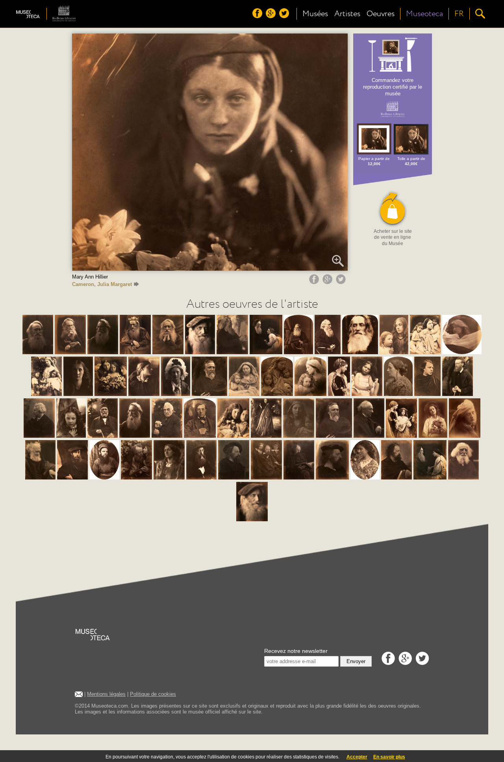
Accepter (356, 757)
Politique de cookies (153, 694)
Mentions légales (106, 694)
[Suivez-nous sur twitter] (285, 16)
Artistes (347, 13)
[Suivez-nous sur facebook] (258, 16)
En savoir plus (389, 757)
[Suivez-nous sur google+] (272, 16)
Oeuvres (381, 13)
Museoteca (424, 13)
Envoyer (355, 661)
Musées (315, 13)
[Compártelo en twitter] (342, 282)
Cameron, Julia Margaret (102, 284)
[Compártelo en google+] (328, 282)
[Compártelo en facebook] (315, 282)
